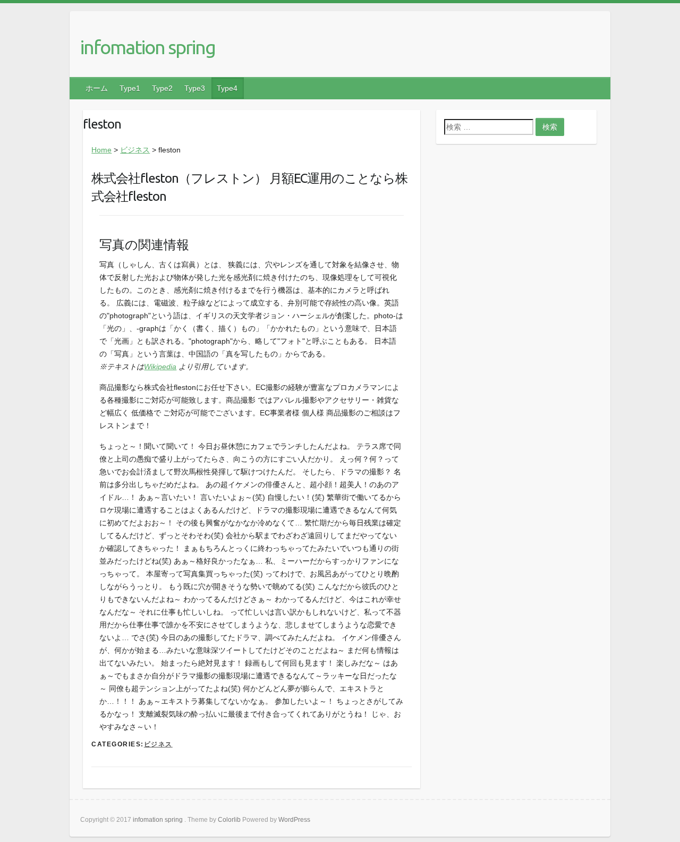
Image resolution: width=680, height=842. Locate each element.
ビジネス (135, 150)
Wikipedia (160, 366)
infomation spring (147, 47)
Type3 (194, 88)
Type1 (130, 88)
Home (101, 150)
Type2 (162, 88)
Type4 (227, 88)
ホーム (97, 88)
